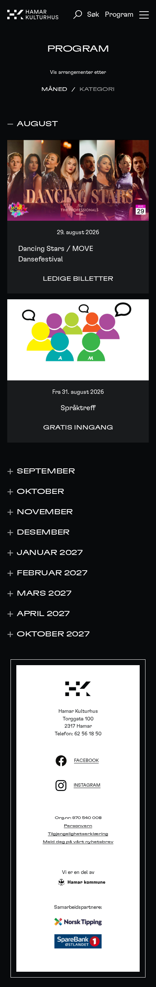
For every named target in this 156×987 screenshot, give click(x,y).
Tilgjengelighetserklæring (78, 834)
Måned (54, 89)
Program (119, 14)
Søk (93, 14)
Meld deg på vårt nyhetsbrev (78, 842)
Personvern (78, 826)
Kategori (97, 89)
